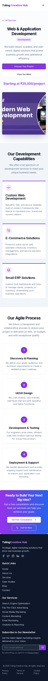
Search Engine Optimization (16, 603)
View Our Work (24, 74)
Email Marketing (10, 620)
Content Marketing (11, 616)
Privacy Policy (33, 653)
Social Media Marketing (14, 612)
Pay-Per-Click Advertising (15, 607)
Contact (6, 590)
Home (5, 569)
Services (6, 577)
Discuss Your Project (24, 66)
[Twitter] (8, 556)
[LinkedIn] (18, 556)
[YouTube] (22, 556)
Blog (4, 586)
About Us (7, 573)
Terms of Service (20, 671)
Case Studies (8, 581)
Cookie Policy (37, 671)
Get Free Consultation (21, 520)
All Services (10, 20)
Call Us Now (26, 528)
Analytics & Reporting (13, 624)
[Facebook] (3, 556)
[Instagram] (13, 556)
